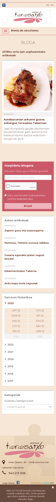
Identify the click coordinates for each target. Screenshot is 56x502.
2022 (10, 344)
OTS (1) (40, 310)
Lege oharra (8, 483)
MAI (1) (16, 321)
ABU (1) (40, 326)
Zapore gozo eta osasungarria (23, 230)
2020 (10, 359)
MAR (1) (16, 315)
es (47, 5)
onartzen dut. (26, 197)
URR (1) (40, 331)
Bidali (28, 206)
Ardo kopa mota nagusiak (21, 283)
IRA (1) (16, 331)
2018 (10, 373)
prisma (48, 483)
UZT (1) (16, 326)
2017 (10, 381)
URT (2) (16, 310)
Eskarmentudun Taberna (20, 271)
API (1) (39, 315)
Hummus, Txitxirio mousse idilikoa (26, 243)
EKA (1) (40, 321)
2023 (10, 303)
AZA (16, 336)
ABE (39, 336)
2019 (10, 366)
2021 (10, 352)
